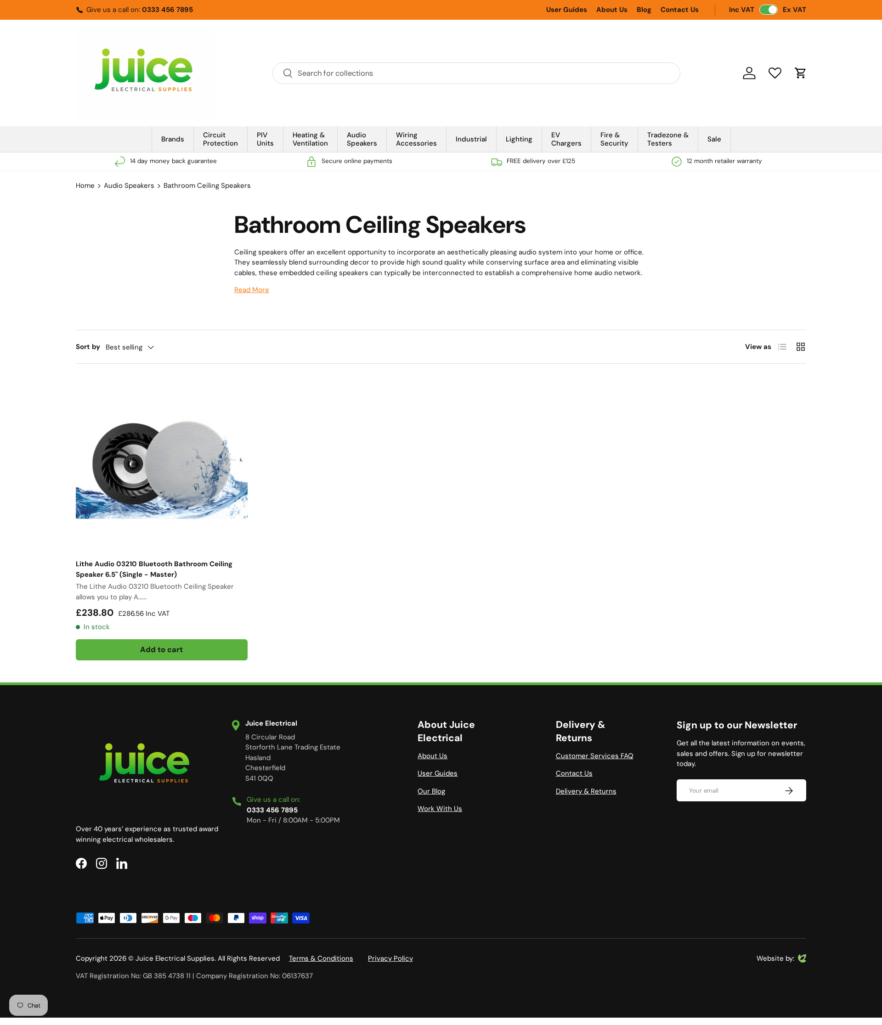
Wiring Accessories (416, 139)
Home (85, 185)
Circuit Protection (220, 139)
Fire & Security (614, 139)
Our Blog (431, 791)
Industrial (471, 139)
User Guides (566, 9)
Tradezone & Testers (668, 139)
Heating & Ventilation (310, 139)
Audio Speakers (362, 139)
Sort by (88, 346)
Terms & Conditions (321, 958)
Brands (172, 139)
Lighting (519, 139)
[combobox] (476, 73)
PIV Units (265, 139)
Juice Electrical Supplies (175, 958)
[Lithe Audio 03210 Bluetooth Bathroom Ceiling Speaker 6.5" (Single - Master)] (162, 464)
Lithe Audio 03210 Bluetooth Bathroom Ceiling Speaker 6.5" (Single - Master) (154, 569)
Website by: (775, 959)
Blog (644, 9)
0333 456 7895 (167, 9)
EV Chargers (566, 139)
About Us (612, 9)
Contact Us (680, 9)
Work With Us (440, 808)
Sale (714, 139)
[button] (801, 73)
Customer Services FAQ (594, 755)
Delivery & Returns (586, 791)
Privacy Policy (390, 958)
